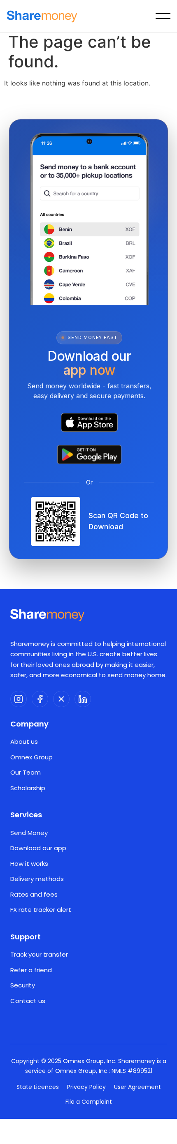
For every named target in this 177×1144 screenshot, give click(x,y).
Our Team (25, 772)
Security (22, 985)
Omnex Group (31, 757)
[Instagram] (18, 699)
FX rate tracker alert (40, 909)
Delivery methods (37, 878)
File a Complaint (88, 1102)
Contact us (27, 1000)
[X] (61, 699)
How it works (29, 863)
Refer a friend (31, 970)
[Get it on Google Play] (89, 454)
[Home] (42, 16)
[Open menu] (163, 16)
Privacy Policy (86, 1087)
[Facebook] (40, 699)
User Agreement (137, 1087)
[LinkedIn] (83, 699)
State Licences (37, 1087)
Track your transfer (39, 954)
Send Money (29, 832)
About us (24, 741)
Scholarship (27, 788)
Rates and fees (34, 894)
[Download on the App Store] (89, 422)
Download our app (38, 848)
